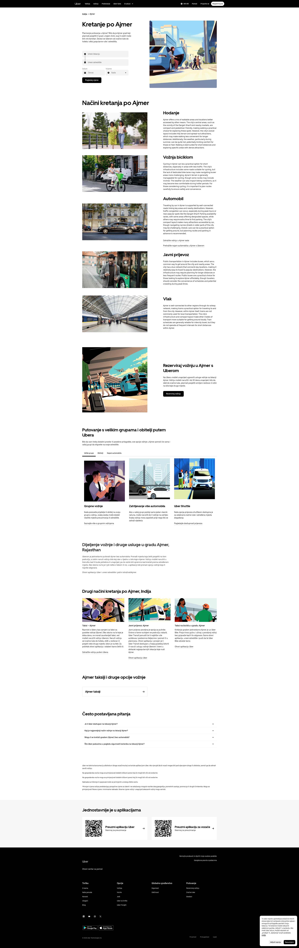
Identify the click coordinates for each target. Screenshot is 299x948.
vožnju (95, 4)
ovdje (264, 935)
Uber (78, 3)
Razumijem (289, 942)
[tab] (125, 453)
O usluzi (127, 4)
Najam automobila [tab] (114, 453)
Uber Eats (117, 4)
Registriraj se (217, 4)
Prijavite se (205, 4)
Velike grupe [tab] (89, 453)
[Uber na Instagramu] (95, 916)
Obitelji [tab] (100, 453)
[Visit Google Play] (90, 928)
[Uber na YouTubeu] (89, 916)
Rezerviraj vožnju (173, 394)
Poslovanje (106, 4)
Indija (84, 14)
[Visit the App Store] (106, 928)
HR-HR (186, 4)
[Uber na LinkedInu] (83, 916)
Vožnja (87, 4)
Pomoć (194, 4)
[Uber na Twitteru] (100, 916)
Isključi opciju (275, 942)
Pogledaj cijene (91, 80)
